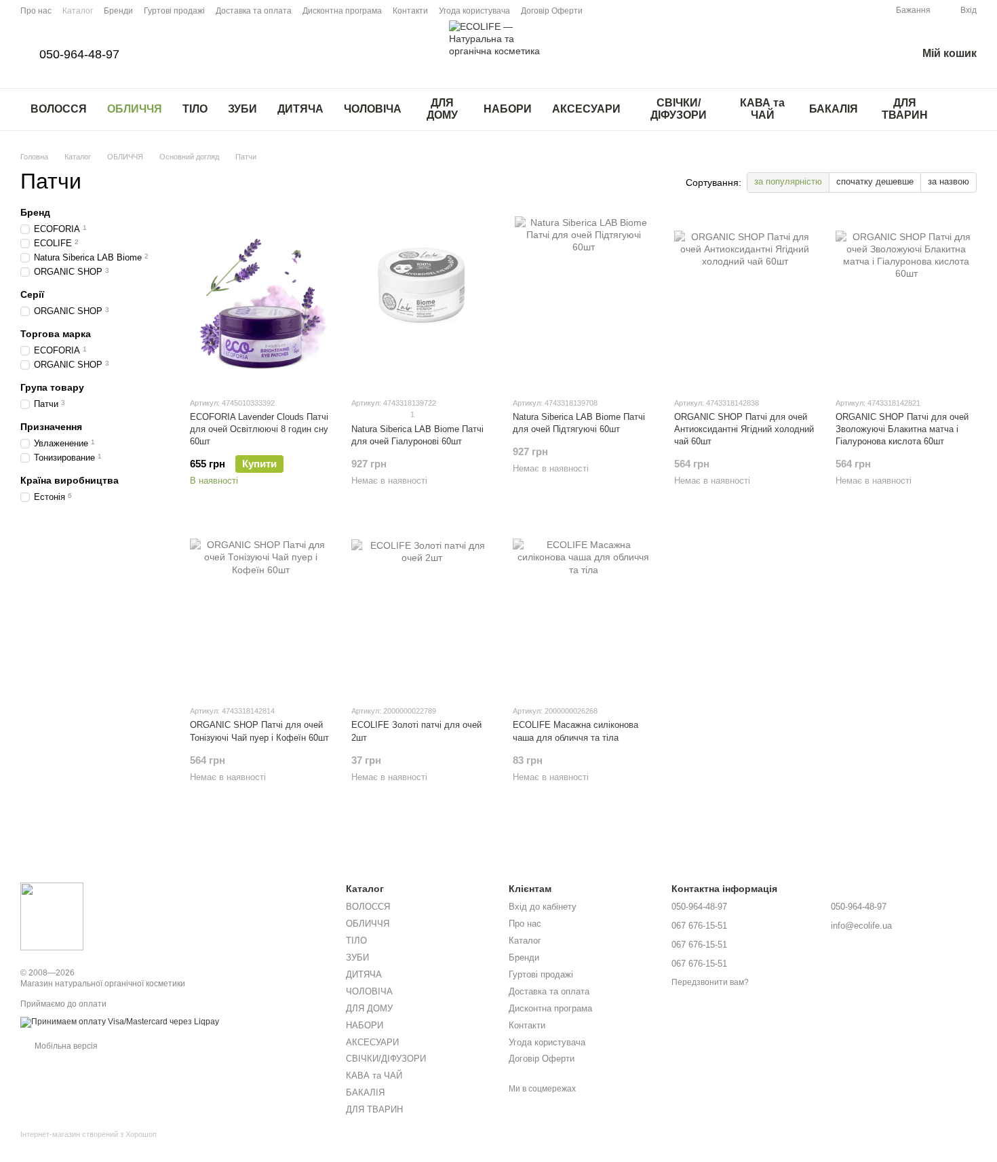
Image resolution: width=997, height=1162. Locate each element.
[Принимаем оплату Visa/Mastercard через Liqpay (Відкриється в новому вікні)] (119, 1021)
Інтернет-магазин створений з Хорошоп (88, 1134)
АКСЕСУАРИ (586, 109)
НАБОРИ (508, 109)
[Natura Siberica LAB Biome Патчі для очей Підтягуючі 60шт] (583, 301)
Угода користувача (474, 11)
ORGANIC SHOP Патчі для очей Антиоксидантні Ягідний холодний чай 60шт (744, 429)
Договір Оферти (552, 11)
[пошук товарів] (966, 109)
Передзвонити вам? (710, 982)
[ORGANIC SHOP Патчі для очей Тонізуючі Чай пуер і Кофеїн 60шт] (260, 609)
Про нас (36, 11)
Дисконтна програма (342, 11)
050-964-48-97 (79, 54)
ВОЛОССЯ (59, 109)
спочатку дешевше (875, 181)
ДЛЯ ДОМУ (442, 109)
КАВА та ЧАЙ (762, 109)
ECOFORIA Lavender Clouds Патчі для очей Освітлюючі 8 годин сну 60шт (259, 429)
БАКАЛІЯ (833, 109)
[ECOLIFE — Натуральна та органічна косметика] (51, 916)
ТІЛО (195, 109)
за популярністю (788, 181)
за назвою (948, 181)
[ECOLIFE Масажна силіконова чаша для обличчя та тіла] (583, 609)
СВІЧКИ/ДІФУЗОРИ (678, 109)
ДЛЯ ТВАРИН (905, 109)
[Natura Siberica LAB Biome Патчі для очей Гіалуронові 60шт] (421, 301)
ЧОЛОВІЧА (373, 109)
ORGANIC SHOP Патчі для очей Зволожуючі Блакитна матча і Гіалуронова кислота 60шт (902, 429)
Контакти (410, 11)
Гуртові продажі (174, 11)
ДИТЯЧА (300, 109)
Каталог (77, 11)
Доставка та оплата (254, 11)
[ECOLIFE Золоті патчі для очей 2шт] (421, 609)
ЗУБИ (242, 109)
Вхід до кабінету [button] (542, 907)
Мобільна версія (65, 1046)
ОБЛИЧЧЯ (134, 109)
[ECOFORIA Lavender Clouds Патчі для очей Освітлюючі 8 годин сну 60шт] (260, 301)
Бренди (118, 11)
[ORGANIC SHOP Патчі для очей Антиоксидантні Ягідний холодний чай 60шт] (744, 301)
